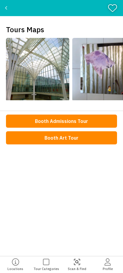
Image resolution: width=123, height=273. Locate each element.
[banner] (61, 8)
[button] (37, 69)
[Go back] (6, 8)
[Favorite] (114, 8)
